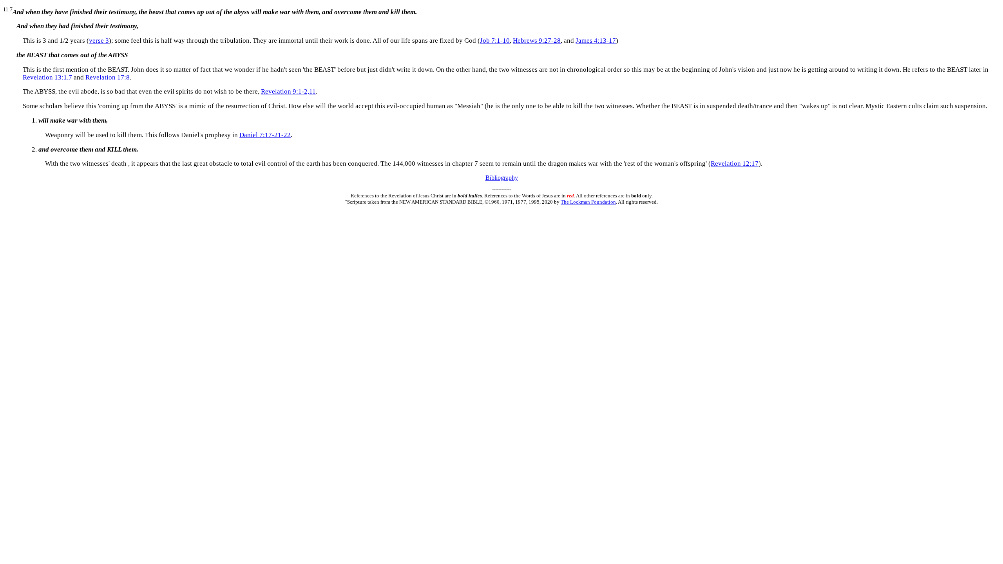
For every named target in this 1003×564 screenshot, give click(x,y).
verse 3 (99, 40)
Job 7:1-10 (495, 40)
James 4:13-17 (596, 40)
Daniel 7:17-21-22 (265, 135)
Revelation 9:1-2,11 (288, 91)
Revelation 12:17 (735, 163)
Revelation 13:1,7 (47, 77)
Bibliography (501, 177)
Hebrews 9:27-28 (537, 40)
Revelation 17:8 (107, 77)
